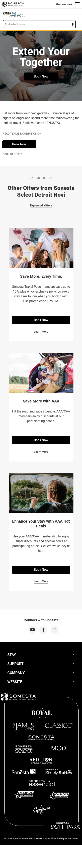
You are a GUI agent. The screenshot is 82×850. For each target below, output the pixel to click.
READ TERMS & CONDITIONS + (22, 133)
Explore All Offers (41, 205)
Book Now (41, 76)
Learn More (41, 331)
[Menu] (77, 4)
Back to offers (12, 154)
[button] (39, 24)
